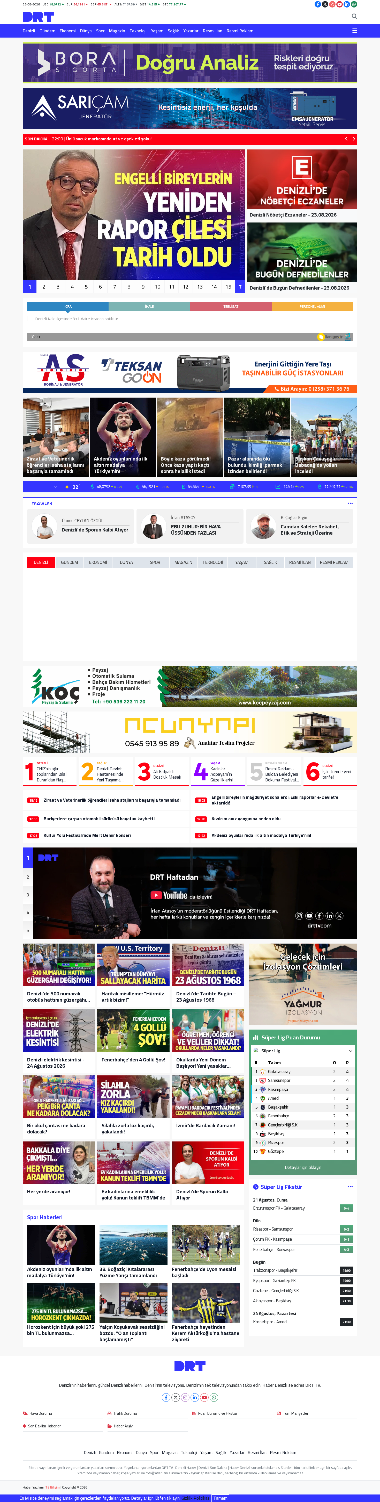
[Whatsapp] (214, 1397)
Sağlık (173, 31)
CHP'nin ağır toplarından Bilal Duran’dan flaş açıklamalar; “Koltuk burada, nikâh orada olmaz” (55, 774)
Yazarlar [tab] (42, 503)
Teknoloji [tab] (212, 562)
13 (200, 286)
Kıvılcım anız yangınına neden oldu (246, 819)
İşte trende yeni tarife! (336, 774)
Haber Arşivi (123, 1426)
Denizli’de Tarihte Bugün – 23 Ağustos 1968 (206, 996)
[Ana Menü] (354, 31)
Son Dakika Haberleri (45, 1426)
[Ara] (354, 16)
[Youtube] (204, 1397)
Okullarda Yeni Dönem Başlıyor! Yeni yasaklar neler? (201, 1063)
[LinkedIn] (195, 1397)
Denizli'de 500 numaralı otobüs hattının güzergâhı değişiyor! (56, 996)
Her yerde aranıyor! (48, 1191)
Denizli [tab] (41, 562)
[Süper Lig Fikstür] (350, 1187)
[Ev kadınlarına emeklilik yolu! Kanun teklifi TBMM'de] (133, 1162)
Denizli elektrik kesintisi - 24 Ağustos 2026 (56, 1063)
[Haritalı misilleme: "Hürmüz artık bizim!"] (133, 965)
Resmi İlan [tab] (300, 562)
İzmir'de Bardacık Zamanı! (205, 1125)
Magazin (117, 31)
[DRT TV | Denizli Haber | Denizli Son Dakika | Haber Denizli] (38, 16)
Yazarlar (191, 31)
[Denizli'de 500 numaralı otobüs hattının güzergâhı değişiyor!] (59, 965)
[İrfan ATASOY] (154, 526)
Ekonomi (68, 31)
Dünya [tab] (126, 562)
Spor (100, 31)
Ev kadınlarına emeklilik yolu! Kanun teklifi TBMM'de (133, 1194)
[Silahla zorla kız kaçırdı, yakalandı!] (133, 1096)
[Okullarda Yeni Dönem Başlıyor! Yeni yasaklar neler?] (208, 1030)
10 (157, 286)
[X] (175, 1397)
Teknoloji (138, 31)
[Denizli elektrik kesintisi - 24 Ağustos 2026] (59, 1030)
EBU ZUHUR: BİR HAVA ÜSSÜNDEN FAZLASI (196, 529)
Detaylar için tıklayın (303, 1167)
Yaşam (157, 31)
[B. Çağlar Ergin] (263, 526)
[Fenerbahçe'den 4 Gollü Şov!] (133, 1030)
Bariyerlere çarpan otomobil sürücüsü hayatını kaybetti (99, 819)
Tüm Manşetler (295, 1414)
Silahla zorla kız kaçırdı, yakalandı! (128, 1128)
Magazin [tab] (183, 562)
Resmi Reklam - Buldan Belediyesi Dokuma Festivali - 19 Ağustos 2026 (281, 774)
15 (228, 286)
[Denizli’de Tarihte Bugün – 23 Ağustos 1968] (208, 965)
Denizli (29, 31)
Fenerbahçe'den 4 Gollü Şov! (133, 1060)
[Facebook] (166, 1397)
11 (171, 286)
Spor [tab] (155, 562)
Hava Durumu (41, 1414)
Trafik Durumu (125, 1414)
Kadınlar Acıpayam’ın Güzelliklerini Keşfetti (221, 774)
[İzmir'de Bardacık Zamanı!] (208, 1096)
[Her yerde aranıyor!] (59, 1162)
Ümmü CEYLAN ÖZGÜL (82, 521)
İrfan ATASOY (183, 518)
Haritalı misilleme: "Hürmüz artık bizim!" (133, 996)
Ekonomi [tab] (98, 562)
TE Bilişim (52, 1487)
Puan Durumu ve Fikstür (217, 1414)
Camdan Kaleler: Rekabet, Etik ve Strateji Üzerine (310, 529)
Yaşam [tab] (241, 562)
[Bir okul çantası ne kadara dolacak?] (59, 1096)
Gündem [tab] (69, 562)
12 (185, 286)
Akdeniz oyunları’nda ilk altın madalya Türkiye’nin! (261, 835)
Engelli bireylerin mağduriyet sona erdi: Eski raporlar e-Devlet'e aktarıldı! (275, 800)
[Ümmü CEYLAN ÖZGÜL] (44, 526)
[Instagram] (185, 1397)
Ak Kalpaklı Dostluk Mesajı (167, 774)
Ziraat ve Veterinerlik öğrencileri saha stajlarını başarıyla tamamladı (112, 800)
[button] (346, 139)
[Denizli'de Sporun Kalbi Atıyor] (208, 1162)
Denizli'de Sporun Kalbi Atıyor (95, 530)
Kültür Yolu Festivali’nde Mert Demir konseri (87, 835)
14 (214, 286)
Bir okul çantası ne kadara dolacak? (56, 1128)
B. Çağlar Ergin (294, 518)
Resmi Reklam (240, 31)
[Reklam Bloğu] (190, 62)
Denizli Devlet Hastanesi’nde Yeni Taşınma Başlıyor (110, 774)
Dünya (86, 31)
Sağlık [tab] (270, 562)
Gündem (47, 31)
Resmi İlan (212, 31)
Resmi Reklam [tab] (334, 562)
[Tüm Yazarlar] (350, 503)
